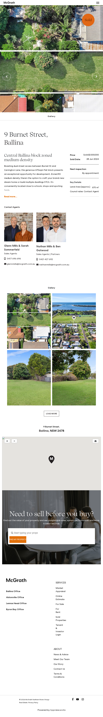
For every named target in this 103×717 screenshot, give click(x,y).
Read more (9, 196)
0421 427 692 (46, 260)
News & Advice (61, 655)
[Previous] (7, 77)
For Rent (58, 611)
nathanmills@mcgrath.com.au (54, 265)
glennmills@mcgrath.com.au (21, 264)
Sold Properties (60, 619)
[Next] (96, 77)
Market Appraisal (60, 590)
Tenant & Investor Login (60, 630)
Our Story (58, 664)
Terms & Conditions (59, 675)
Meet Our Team (62, 660)
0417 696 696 (14, 259)
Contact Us (59, 669)
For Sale (60, 604)
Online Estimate (60, 598)
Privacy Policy (33, 703)
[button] (97, 2)
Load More (51, 413)
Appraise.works (58, 710)
